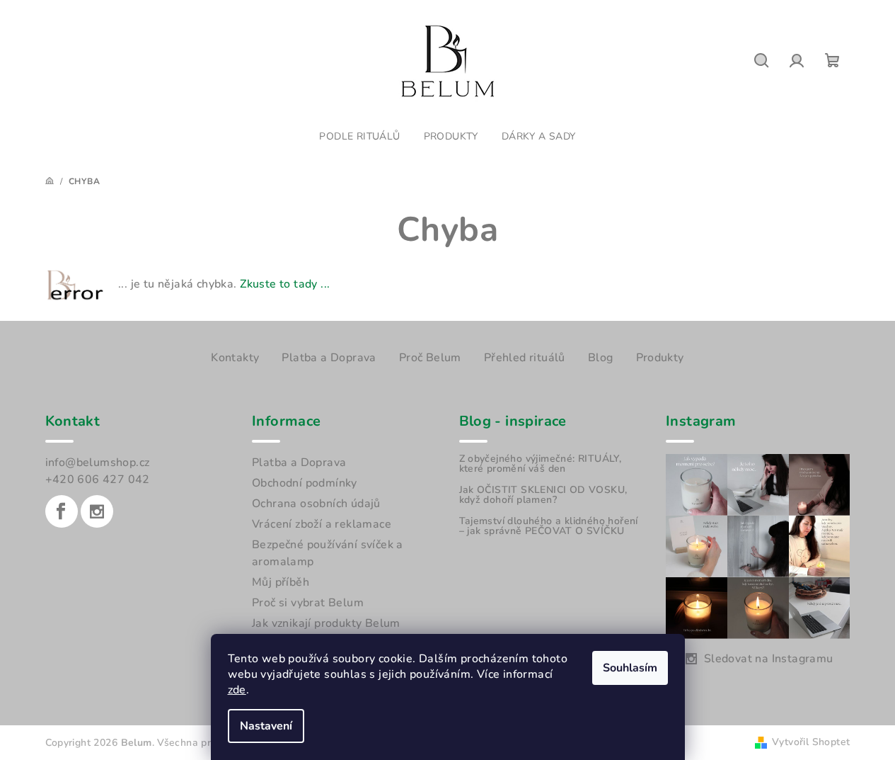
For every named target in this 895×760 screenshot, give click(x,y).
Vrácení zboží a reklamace (321, 524)
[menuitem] (359, 136)
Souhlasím (630, 668)
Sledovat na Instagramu (768, 659)
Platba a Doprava (329, 357)
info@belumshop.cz (97, 462)
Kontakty (235, 357)
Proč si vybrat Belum (308, 603)
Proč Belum (430, 357)
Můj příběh (280, 582)
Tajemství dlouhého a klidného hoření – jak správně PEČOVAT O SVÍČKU (548, 526)
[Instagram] (97, 511)
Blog (600, 357)
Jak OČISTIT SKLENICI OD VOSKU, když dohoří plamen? (543, 495)
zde (237, 690)
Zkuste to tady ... (285, 284)
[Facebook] (61, 511)
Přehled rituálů (524, 357)
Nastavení (266, 726)
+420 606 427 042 (97, 479)
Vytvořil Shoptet (811, 742)
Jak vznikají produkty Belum (326, 623)
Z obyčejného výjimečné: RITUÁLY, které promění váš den (540, 464)
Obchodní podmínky (304, 483)
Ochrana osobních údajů (316, 503)
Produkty (660, 357)
